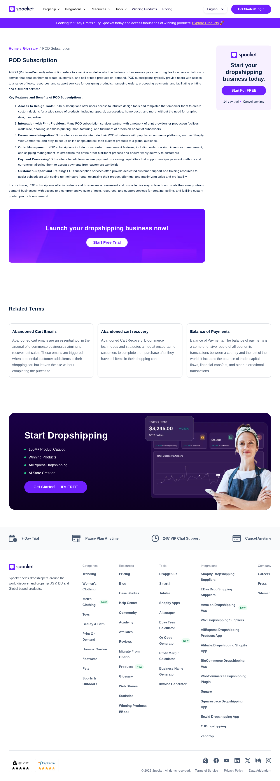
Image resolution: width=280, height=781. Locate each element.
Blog (122, 583)
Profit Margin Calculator (169, 656)
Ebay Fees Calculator (167, 625)
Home (14, 48)
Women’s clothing (89, 586)
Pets (85, 668)
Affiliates (126, 632)
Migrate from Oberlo (129, 654)
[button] (51, 9)
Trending (89, 574)
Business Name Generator (171, 671)
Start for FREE (243, 90)
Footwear (89, 659)
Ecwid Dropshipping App (220, 716)
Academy (126, 622)
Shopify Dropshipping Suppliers (217, 576)
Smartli (164, 583)
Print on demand (88, 636)
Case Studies (129, 593)
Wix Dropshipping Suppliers (222, 620)
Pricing (167, 9)
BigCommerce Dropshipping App (223, 663)
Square (206, 691)
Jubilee (164, 593)
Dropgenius (168, 574)
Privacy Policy (233, 770)
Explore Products (205, 23)
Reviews (125, 641)
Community (128, 612)
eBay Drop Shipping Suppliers (216, 592)
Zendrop (207, 736)
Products (126, 667)
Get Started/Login (251, 9)
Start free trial (107, 242)
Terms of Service (206, 770)
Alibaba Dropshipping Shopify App (224, 648)
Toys (86, 614)
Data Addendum (260, 770)
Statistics (126, 696)
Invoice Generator (173, 684)
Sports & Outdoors (89, 681)
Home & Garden (94, 649)
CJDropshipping (213, 726)
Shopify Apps (169, 603)
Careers (264, 574)
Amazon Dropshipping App (218, 607)
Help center (128, 603)
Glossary (30, 48)
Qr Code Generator (167, 640)
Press (262, 583)
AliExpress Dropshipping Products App (220, 632)
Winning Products (144, 9)
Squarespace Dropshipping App (222, 704)
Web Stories (128, 686)
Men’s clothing (89, 601)
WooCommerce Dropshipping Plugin (223, 679)
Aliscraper (167, 612)
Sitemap (264, 593)
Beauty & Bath (93, 624)
